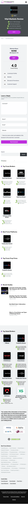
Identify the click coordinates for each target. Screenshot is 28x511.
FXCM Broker (22, 468)
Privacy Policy (6, 496)
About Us (23, 496)
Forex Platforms (4, 483)
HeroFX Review (4, 452)
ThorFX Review (12, 448)
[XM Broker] (7, 394)
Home (2, 38)
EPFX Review (22, 452)
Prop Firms (19, 481)
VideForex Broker (21, 197)
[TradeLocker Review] (7, 242)
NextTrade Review (7, 178)
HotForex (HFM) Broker (7, 216)
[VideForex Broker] (21, 195)
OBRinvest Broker (5, 464)
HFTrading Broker (14, 464)
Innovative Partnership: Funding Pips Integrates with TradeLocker (17, 288)
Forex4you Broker (14, 450)
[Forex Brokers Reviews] (7, 2)
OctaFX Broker (4, 456)
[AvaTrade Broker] (21, 176)
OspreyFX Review (5, 450)
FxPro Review (15, 468)
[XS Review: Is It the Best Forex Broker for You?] (21, 394)
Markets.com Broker (17, 458)
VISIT (14, 32)
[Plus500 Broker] (7, 195)
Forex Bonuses (4, 481)
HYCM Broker (7, 360)
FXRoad (7, 343)
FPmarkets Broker (13, 452)
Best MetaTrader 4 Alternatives (17, 304)
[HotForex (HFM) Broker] (7, 214)
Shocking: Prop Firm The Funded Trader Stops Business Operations (18, 296)
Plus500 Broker (7, 197)
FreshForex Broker (15, 470)
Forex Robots (13, 483)
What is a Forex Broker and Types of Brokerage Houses (18, 313)
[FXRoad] (7, 341)
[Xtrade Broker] (21, 359)
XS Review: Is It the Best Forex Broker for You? (21, 397)
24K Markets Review (11, 466)
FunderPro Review (7, 270)
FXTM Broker (23, 464)
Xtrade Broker (21, 360)
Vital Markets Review (5, 472)
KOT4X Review (4, 460)
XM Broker (7, 396)
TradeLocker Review (7, 243)
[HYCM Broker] (7, 359)
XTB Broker (14, 462)
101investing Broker (5, 468)
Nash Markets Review (6, 462)
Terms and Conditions (15, 496)
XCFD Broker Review (14, 454)
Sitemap (14, 499)
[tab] (13, 160)
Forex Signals (12, 481)
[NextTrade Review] (7, 176)
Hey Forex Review (5, 470)
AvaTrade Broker (21, 178)
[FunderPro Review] (7, 268)
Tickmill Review (4, 448)
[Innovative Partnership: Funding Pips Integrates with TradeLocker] (4, 293)
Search (3, 152)
